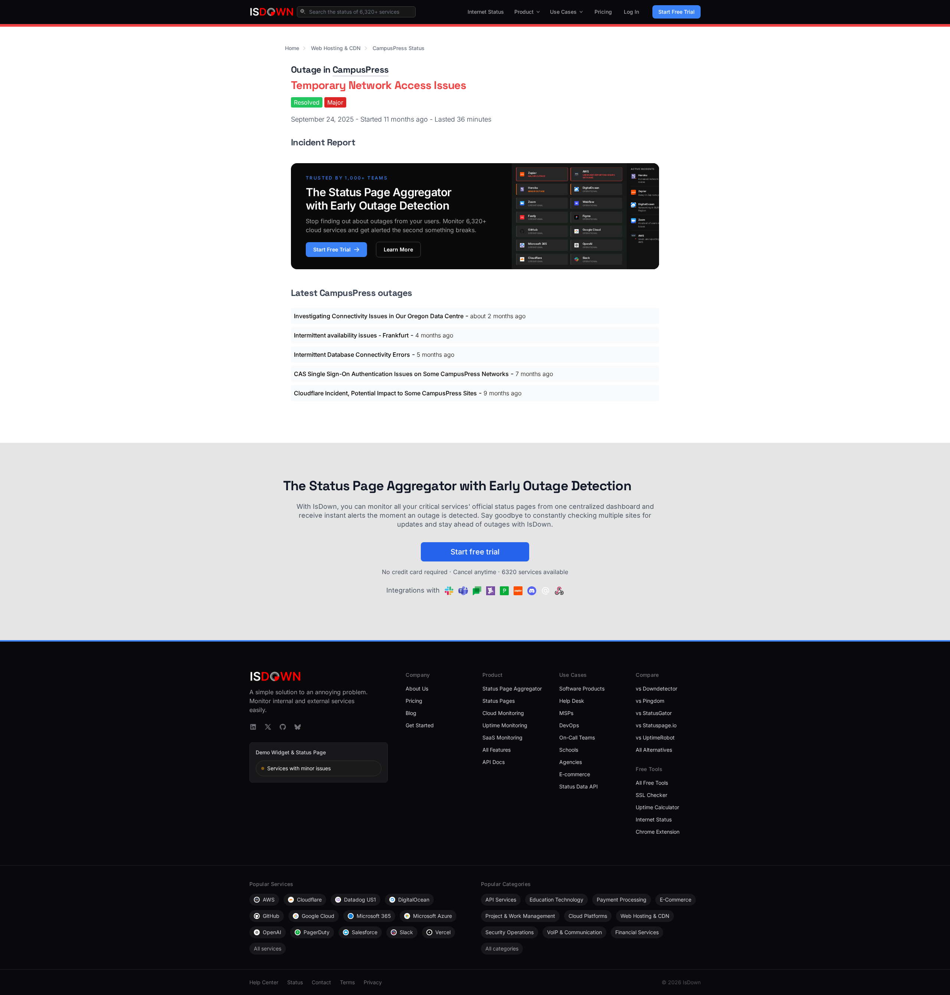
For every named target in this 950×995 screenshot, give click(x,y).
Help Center (263, 982)
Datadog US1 (360, 899)
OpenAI (272, 932)
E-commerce (574, 774)
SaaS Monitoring (502, 737)
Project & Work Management (520, 916)
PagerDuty (317, 932)
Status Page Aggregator (512, 688)
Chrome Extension (657, 831)
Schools (568, 750)
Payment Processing (621, 899)
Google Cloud (318, 916)
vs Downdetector (656, 688)
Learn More (398, 249)
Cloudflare (309, 899)
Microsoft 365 (374, 916)
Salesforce (364, 932)
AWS (269, 899)
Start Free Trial (676, 12)
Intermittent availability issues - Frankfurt (351, 335)
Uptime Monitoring (504, 725)
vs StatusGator (654, 713)
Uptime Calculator (657, 807)
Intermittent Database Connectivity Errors (352, 354)
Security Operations (509, 932)
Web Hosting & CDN (336, 48)
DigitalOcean (413, 899)
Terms (347, 982)
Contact (321, 982)
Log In (631, 12)
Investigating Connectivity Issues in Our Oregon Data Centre (378, 316)
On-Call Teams (577, 737)
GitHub (271, 916)
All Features (496, 750)
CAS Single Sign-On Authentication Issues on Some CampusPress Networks (401, 374)
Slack (406, 932)
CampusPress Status (399, 48)
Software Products (582, 688)
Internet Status (486, 12)
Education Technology (556, 899)
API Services (500, 899)
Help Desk (571, 701)
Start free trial (475, 551)
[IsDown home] (271, 11)
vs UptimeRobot (655, 737)
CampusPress (360, 69)
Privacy (373, 982)
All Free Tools (652, 783)
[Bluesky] (297, 727)
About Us (417, 688)
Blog (411, 713)
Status (295, 982)
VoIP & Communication (574, 932)
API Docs (493, 762)
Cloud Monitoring (503, 713)
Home (292, 48)
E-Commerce (675, 899)
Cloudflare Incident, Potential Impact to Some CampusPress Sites (385, 393)
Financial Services (637, 932)
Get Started (420, 725)
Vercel (443, 932)
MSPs (566, 713)
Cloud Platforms (588, 916)
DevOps (569, 725)
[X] (268, 727)
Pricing (603, 12)
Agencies (570, 762)
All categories (501, 948)
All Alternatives (654, 750)
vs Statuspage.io (656, 725)
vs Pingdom (650, 701)
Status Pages (498, 701)
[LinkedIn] (253, 727)
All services (267, 948)
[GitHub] (282, 727)
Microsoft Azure (432, 916)
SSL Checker (651, 795)
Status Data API (578, 786)
